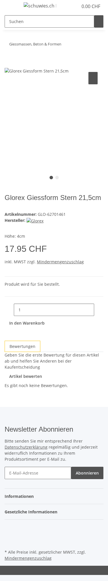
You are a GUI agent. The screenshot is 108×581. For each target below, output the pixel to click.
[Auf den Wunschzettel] (93, 78)
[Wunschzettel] (74, 6)
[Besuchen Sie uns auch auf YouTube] (9, 535)
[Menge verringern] (9, 310)
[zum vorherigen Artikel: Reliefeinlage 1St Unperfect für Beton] (76, 45)
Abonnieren (87, 473)
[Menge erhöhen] (98, 310)
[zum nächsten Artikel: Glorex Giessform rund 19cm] (66, 45)
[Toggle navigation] (12, 6)
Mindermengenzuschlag (60, 261)
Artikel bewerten (25, 376)
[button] (67, 6)
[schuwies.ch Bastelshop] (40, 5)
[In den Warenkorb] (9, 64)
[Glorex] (34, 220)
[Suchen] (98, 21)
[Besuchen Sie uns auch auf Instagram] (9, 541)
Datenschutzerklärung (26, 447)
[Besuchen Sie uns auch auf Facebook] (9, 528)
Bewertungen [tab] (22, 346)
